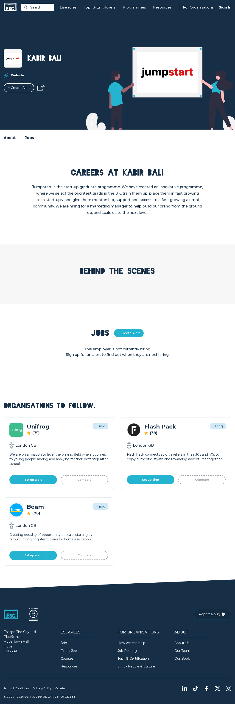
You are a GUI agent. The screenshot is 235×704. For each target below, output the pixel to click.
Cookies (60, 688)
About (10, 138)
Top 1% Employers (99, 7)
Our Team (182, 651)
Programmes (134, 7)
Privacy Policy (42, 688)
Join (64, 643)
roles (68, 7)
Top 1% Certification (133, 658)
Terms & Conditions (16, 688)
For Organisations (198, 7)
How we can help (131, 643)
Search (35, 7)
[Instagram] (228, 688)
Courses (67, 658)
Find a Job (69, 651)
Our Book (182, 658)
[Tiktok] (195, 688)
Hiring (100, 426)
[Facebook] (206, 688)
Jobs (29, 138)
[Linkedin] (184, 688)
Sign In (225, 7)
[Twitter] (217, 688)
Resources (162, 7)
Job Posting (127, 651)
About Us (181, 643)
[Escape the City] (10, 7)
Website (17, 75)
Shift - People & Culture (136, 666)
